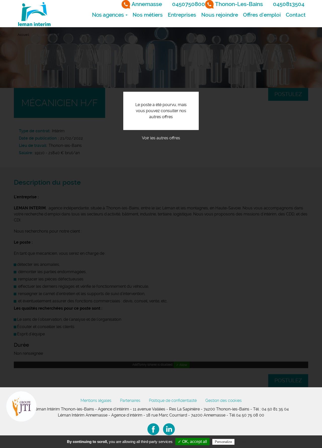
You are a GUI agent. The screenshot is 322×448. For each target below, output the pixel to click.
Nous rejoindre (219, 15)
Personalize (223, 442)
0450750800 (188, 4)
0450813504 (288, 4)
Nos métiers (148, 15)
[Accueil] (34, 13)
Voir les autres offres (161, 138)
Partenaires (130, 400)
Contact (296, 15)
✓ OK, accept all (192, 441)
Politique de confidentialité (173, 400)
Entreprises (182, 15)
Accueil (23, 35)
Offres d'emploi (262, 15)
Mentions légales (95, 400)
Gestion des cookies (223, 400)
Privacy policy (248, 442)
